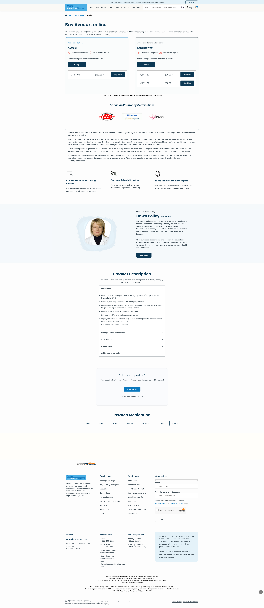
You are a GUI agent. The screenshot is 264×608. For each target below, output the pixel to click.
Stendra (130, 423)
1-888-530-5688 (106, 547)
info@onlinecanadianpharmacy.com (152, 2)
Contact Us (135, 7)
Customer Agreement (136, 493)
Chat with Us (132, 389)
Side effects (106, 339)
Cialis (87, 423)
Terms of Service (176, 504)
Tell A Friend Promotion (137, 489)
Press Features (133, 485)
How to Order (106, 7)
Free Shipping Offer (135, 497)
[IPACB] (157, 117)
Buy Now (118, 75)
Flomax (161, 423)
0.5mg (76, 65)
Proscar (175, 423)
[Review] (132, 117)
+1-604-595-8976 (107, 558)
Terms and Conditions (136, 509)
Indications (106, 289)
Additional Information (111, 353)
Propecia (145, 423)
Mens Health (80, 15)
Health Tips (104, 509)
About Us (118, 7)
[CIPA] (107, 117)
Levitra (115, 423)
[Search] (182, 7)
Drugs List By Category (109, 485)
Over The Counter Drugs (110, 501)
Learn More (145, 255)
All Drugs (103, 505)
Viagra (101, 423)
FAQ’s (126, 7)
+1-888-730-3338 (128, 2)
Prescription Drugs (107, 480)
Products (94, 7)
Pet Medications (106, 497)
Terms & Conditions (190, 602)
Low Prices (131, 501)
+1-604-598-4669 (107, 553)
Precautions (106, 346)
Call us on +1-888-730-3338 (132, 397)
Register (191, 2)
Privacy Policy (133, 505)
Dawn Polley (132, 480)
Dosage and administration (113, 333)
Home (70, 15)
